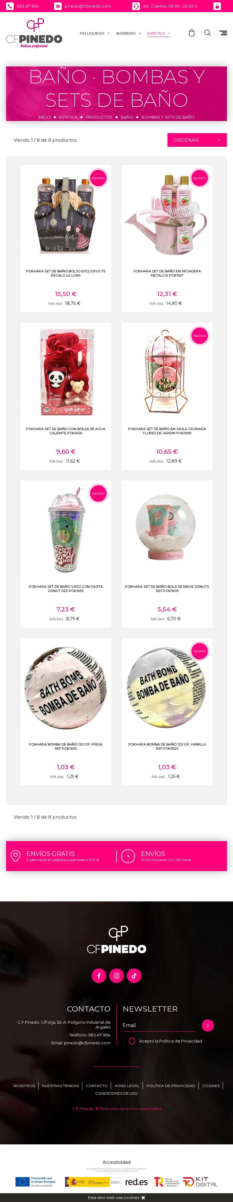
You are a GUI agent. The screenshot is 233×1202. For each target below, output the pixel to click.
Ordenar (186, 140)
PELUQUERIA (92, 33)
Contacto (97, 1085)
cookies (131, 1197)
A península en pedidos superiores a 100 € (62, 859)
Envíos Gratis (50, 853)
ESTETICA (156, 33)
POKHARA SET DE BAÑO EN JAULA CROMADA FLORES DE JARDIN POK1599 (167, 431)
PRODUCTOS (99, 117)
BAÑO (127, 117)
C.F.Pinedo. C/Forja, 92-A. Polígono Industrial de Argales (64, 1024)
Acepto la (149, 1041)
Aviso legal (127, 1085)
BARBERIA (126, 33)
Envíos (153, 853)
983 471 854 (99, 1034)
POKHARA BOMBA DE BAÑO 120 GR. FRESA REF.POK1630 (66, 746)
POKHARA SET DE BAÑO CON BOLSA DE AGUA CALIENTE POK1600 (65, 431)
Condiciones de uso (116, 1093)
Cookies (211, 1085)
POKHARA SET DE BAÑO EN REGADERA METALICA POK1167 (167, 273)
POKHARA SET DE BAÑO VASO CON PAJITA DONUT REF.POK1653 (66, 588)
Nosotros (24, 1085)
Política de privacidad (171, 1085)
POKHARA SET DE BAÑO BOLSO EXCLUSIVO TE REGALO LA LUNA (66, 273)
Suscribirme (208, 1025)
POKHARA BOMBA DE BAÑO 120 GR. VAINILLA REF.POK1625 (167, 746)
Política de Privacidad (180, 1041)
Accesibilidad (116, 1162)
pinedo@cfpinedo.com (87, 1042)
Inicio (44, 117)
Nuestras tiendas (60, 1085)
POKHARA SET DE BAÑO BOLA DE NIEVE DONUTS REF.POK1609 (167, 588)
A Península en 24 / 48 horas (166, 859)
